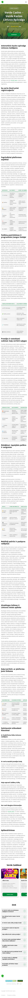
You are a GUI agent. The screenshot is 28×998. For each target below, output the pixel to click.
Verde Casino (14, 80)
